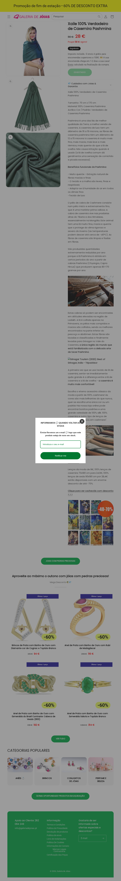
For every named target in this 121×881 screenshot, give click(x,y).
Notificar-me (60, 455)
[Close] (82, 421)
